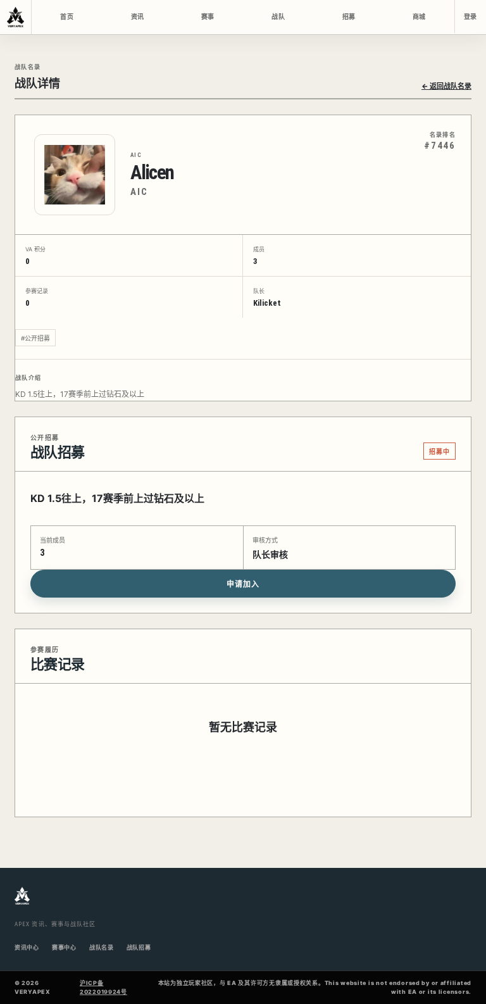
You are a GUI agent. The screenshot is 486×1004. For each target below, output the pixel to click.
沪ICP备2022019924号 (103, 987)
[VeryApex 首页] (16, 17)
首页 (66, 16)
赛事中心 (64, 947)
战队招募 (139, 947)
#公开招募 (35, 338)
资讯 (137, 16)
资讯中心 (27, 947)
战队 (277, 16)
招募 (348, 16)
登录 (470, 16)
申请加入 (243, 584)
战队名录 (101, 947)
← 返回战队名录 (446, 86)
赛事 (207, 16)
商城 (419, 16)
